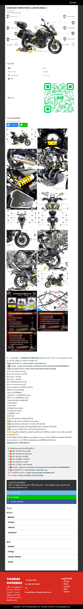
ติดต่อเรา (67, 591)
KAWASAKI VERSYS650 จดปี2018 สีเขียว (26, 8)
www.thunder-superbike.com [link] (34, 363)
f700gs (11, 551)
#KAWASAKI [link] (24, 358)
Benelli (9, 512)
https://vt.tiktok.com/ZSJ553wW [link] (30, 475)
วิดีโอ (65, 589)
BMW (9, 542)
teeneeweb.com (63, 606)
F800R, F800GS (14, 556)
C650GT (11, 546)
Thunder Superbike (16, 502)
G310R (10, 562)
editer (19, 12)
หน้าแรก (66, 581)
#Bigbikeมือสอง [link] (12, 442)
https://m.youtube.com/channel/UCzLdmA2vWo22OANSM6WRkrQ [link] (43, 366)
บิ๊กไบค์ (66, 584)
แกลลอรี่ (67, 586)
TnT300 (11, 522)
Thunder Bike (31, 580)
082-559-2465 (15, 493)
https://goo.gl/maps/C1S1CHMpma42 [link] (40, 472)
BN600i (11, 517)
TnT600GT (12, 532)
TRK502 (11, 527)
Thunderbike (14, 497)
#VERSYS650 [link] (34, 358)
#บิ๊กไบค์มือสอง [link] (24, 442)
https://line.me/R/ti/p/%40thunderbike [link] (40, 368)
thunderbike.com (33, 606)
